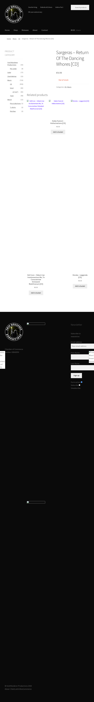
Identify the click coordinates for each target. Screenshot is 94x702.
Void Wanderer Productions (12, 63)
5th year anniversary (35, 12)
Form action (75, 382)
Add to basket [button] (36, 293)
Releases (25, 30)
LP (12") (15, 92)
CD (19, 39)
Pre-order (13, 69)
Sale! (9, 72)
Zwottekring (11, 76)
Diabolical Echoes (46, 7)
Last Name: (75, 363)
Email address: (76, 342)
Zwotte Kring (32, 7)
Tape (12, 96)
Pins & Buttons (15, 103)
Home (7, 30)
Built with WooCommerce (21, 689)
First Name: (75, 353)
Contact (44, 30)
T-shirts (13, 107)
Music (15, 39)
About (35, 30)
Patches (13, 111)
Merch (9, 100)
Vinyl (12, 88)
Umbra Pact (59, 7)
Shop (16, 30)
